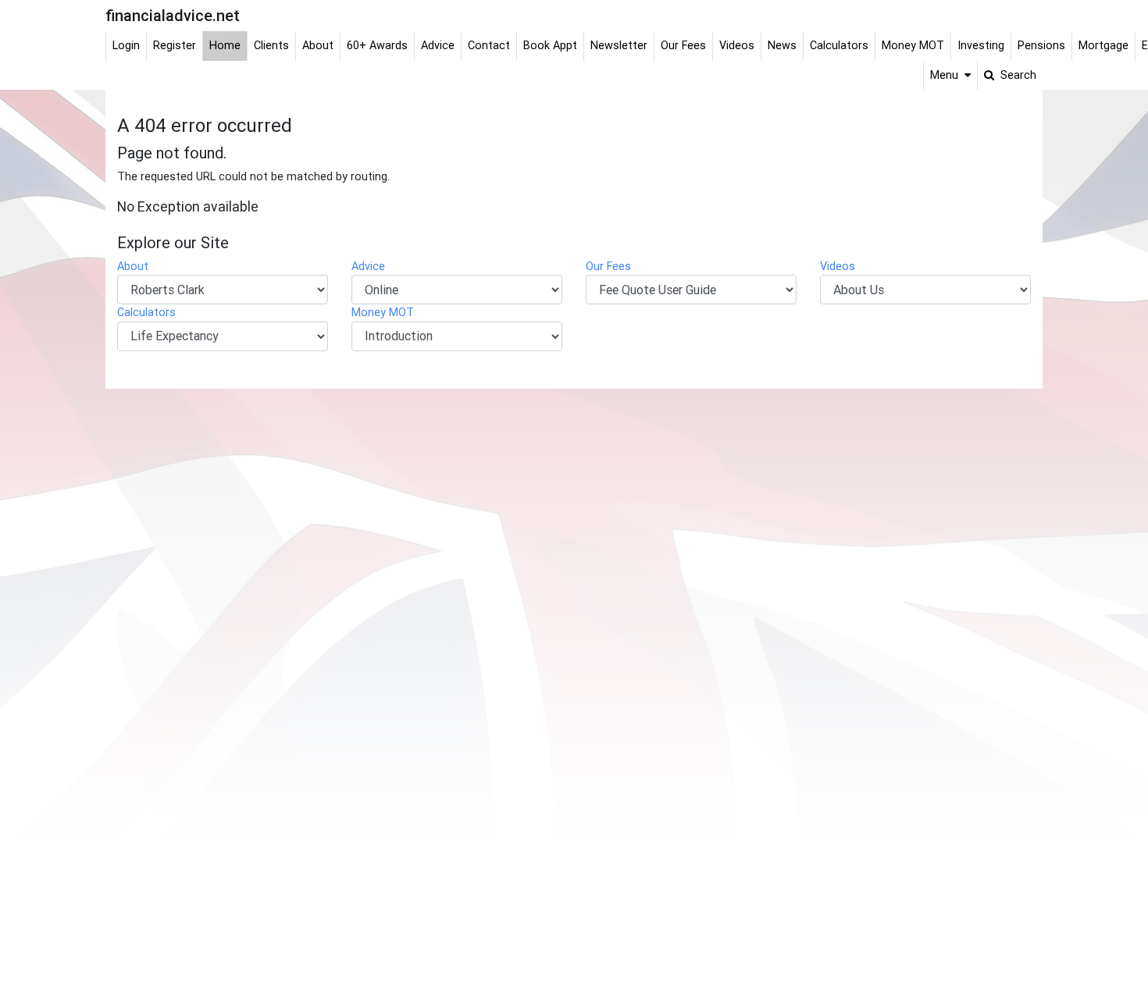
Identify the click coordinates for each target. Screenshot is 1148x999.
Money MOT (382, 312)
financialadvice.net (172, 15)
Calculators (146, 312)
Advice (368, 266)
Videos (837, 266)
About (132, 266)
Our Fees (608, 266)
